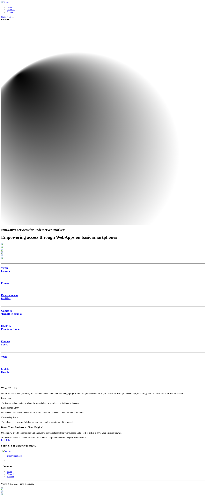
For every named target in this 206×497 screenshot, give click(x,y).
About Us (11, 9)
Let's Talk (5, 440)
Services (10, 12)
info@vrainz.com (14, 456)
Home (9, 7)
